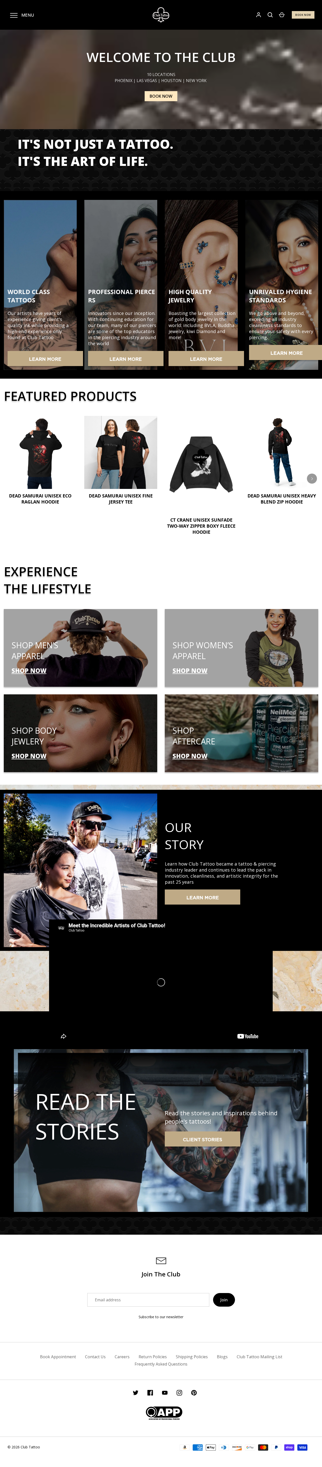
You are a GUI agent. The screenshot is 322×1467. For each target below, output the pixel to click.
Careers (122, 1356)
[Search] (270, 14)
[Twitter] (135, 1393)
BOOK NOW (303, 15)
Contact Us (95, 1356)
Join (224, 1300)
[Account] (258, 14)
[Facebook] (150, 1393)
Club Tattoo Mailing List (259, 1356)
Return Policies (153, 1356)
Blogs (222, 1356)
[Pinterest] (194, 1393)
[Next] (312, 479)
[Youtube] (165, 1393)
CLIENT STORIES (202, 1140)
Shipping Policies (192, 1356)
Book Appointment (58, 1356)
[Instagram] (179, 1393)
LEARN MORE (45, 359)
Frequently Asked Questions (161, 1364)
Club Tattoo (30, 1447)
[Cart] (281, 14)
